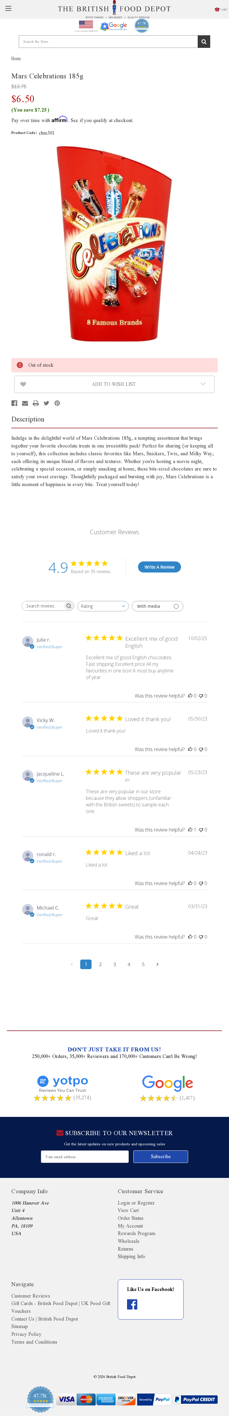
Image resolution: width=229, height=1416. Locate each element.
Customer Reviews (30, 1295)
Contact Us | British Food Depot (44, 1318)
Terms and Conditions (34, 1342)
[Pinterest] (57, 403)
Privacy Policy (26, 1334)
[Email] (25, 403)
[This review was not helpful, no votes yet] (201, 695)
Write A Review (159, 567)
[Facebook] (14, 403)
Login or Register (136, 1202)
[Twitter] (46, 403)
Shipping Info (131, 1256)
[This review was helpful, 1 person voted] (190, 829)
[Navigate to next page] (157, 964)
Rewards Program (136, 1233)
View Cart (128, 1210)
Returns (125, 1248)
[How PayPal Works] (154, 1400)
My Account (130, 1225)
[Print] (36, 403)
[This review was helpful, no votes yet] (190, 695)
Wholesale (129, 1241)
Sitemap (19, 1326)
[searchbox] (42, 605)
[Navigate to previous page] (71, 964)
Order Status (130, 1218)
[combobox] (103, 606)
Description (27, 419)
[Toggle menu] (8, 9)
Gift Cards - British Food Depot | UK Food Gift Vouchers (60, 1307)
